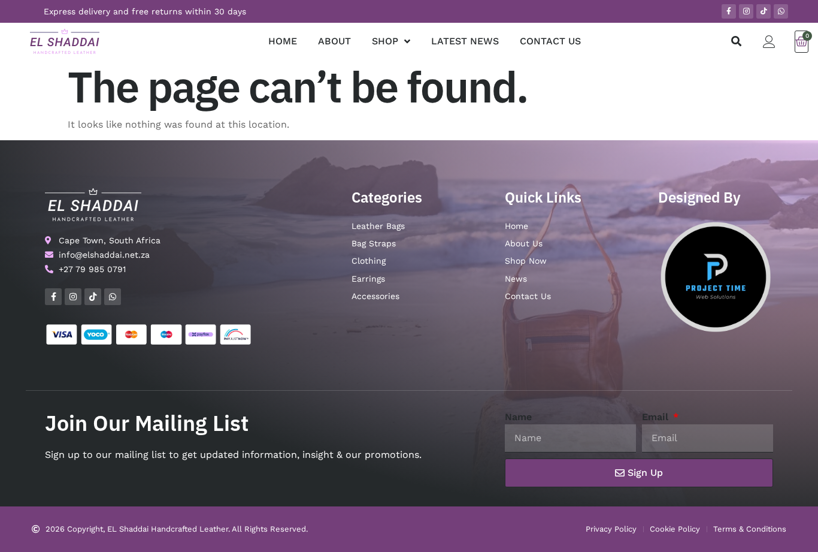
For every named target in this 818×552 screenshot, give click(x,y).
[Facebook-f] (729, 11)
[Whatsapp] (781, 11)
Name (518, 417)
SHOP (385, 41)
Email (656, 417)
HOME (282, 41)
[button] (736, 41)
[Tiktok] (763, 11)
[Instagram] (746, 11)
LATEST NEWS (465, 41)
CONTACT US (550, 41)
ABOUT (334, 41)
